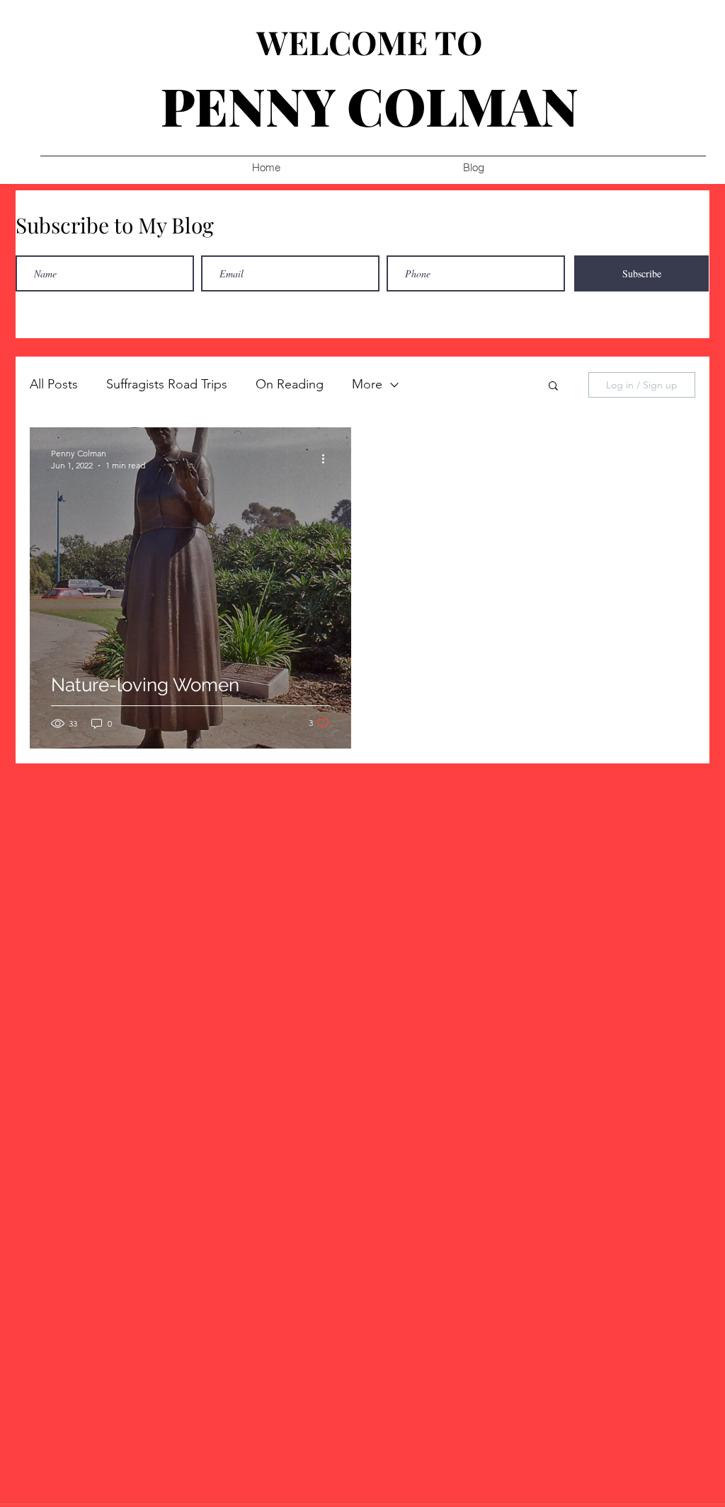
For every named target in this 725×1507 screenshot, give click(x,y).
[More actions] (327, 458)
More (367, 384)
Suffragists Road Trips (166, 384)
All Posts (54, 384)
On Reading (290, 384)
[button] (553, 386)
